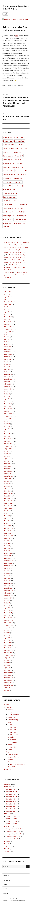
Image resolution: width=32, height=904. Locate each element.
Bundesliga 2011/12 (11, 806)
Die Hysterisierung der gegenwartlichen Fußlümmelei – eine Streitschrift (14, 267)
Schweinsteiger (10, 193)
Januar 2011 (7, 496)
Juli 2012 (6, 451)
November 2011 (8, 471)
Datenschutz (7, 769)
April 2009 (7, 548)
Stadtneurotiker (8, 272)
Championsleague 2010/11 (13, 831)
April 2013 (7, 429)
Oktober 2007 (8, 593)
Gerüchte (8, 156)
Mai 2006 (7, 635)
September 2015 (8, 356)
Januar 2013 (7, 436)
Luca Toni (8, 171)
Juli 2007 (6, 600)
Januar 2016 (7, 347)
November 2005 (8, 650)
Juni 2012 (7, 454)
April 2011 (7, 488)
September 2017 (8, 302)
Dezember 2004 (8, 677)
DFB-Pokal (7, 814)
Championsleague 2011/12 (13, 834)
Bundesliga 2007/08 (11, 796)
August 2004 (8, 687)
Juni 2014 (7, 394)
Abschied (7, 137)
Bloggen (7, 141)
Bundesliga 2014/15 (11, 811)
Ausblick (18, 137)
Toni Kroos (23, 204)
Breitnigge (19, 141)
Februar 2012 (8, 463)
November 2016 (8, 324)
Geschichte (11, 737)
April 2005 (7, 668)
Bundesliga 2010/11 (11, 804)
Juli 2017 (6, 307)
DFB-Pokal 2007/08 (12, 819)
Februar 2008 (8, 583)
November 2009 (8, 531)
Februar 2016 (8, 344)
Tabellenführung (9, 201)
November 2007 (8, 590)
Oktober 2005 (8, 653)
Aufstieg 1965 (12, 717)
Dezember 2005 (8, 648)
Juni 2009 (7, 543)
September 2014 (8, 386)
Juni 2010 (7, 513)
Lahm (6, 167)
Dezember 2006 (8, 618)
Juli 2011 (6, 481)
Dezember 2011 (8, 468)
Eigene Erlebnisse (13, 767)
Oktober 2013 (8, 414)
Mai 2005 (7, 665)
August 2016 (8, 332)
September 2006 (8, 625)
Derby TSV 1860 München (17, 764)
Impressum (5, 876)
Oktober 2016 (8, 327)
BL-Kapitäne (13, 742)
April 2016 (7, 339)
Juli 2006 (6, 630)
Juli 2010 (6, 511)
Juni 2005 (7, 663)
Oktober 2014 (8, 384)
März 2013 (7, 431)
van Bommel (8, 212)
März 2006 (7, 640)
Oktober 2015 (8, 354)
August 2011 (8, 478)
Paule (24, 175)
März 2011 (7, 491)
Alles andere (9, 759)
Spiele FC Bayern (13, 754)
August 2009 (8, 538)
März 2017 (7, 314)
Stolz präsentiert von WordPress (17, 900)
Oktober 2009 (8, 533)
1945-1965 (13, 732)
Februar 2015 (8, 374)
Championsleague (10, 148)
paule (3, 85)
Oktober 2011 (8, 473)
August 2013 (8, 419)
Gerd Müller (13, 747)
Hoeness (8, 160)
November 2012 (8, 441)
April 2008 (7, 578)
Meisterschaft (21, 171)
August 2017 (8, 304)
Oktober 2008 (8, 563)
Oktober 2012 (8, 444)
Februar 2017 (8, 317)
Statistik (6, 705)
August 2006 (8, 628)
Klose (19, 163)
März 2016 (7, 342)
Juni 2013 (7, 424)
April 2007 (7, 608)
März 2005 (7, 670)
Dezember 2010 (8, 498)
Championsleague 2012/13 (13, 836)
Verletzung (8, 216)
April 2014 (7, 399)
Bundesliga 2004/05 (11, 789)
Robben (7, 186)
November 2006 (8, 620)
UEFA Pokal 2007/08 (12, 839)
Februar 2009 (8, 553)
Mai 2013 (7, 426)
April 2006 (7, 638)
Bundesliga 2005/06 (11, 791)
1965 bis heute (14, 734)
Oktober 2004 (8, 682)
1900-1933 (13, 727)
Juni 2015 (7, 364)
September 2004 (8, 685)
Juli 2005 (6, 660)
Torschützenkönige (13, 719)
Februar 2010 (8, 523)
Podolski (7, 178)
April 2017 (7, 312)
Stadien (10, 749)
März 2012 (7, 461)
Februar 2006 (8, 643)
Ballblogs (5, 893)
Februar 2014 (8, 404)
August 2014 (8, 389)
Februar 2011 (8, 493)
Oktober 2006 (8, 623)
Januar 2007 (7, 615)
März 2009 (7, 551)
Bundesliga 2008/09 (11, 799)
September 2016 (8, 329)
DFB (24, 148)
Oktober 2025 (8, 292)
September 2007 (8, 595)
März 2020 (7, 294)
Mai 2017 (7, 309)
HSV (18, 160)
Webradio (7, 849)
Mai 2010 (7, 516)
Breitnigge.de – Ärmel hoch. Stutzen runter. (16, 7)
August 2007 (8, 598)
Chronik (10, 724)
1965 (11, 712)
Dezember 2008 (8, 558)
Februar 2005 (8, 672)
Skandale (10, 710)
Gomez (19, 156)
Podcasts (6, 844)
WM (6, 227)
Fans (6, 152)
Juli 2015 (6, 361)
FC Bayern (17, 152)
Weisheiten (20, 219)
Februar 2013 (8, 434)
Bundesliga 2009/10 (11, 801)
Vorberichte (21, 216)
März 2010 (7, 521)
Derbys (10, 762)
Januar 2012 (7, 466)
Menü (5, 14)
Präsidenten (13, 739)
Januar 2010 (7, 526)
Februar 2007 (8, 613)
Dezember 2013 (8, 409)
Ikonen (10, 744)
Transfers (8, 208)
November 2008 (8, 561)
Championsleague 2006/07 (13, 829)
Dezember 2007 (8, 588)
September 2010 (8, 506)
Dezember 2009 (8, 528)
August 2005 (8, 658)
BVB (19, 145)
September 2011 (8, 476)
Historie (4, 889)
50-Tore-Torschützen (13, 715)
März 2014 (7, 401)
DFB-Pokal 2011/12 (12, 821)
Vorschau (8, 219)
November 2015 (8, 352)
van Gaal (20, 212)
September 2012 (8, 446)
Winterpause (19, 223)
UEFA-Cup (20, 208)
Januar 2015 (7, 376)
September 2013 (8, 416)
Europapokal (7, 826)
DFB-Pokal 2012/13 (12, 824)
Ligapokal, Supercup (14, 757)
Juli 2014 (6, 391)
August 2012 (8, 449)
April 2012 (7, 459)
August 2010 (8, 508)
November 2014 (8, 381)
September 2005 (8, 655)
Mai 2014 (7, 396)
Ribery (18, 182)
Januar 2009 (7, 556)
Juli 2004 (6, 690)
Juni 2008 (7, 573)
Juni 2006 (7, 633)
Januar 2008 (7, 585)
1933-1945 (13, 729)
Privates (7, 182)
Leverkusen (17, 167)
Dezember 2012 (8, 439)
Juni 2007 (7, 603)
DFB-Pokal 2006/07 (12, 816)
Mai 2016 (7, 337)
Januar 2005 (7, 675)
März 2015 (7, 371)
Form (16, 36)
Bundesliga (8, 145)
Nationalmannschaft (11, 175)
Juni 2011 (7, 483)
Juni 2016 (7, 334)
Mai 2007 (7, 605)
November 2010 (8, 501)
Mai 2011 (7, 486)
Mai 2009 (7, 546)
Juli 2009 (6, 541)
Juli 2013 (6, 421)
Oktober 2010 (8, 503)
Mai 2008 (7, 575)
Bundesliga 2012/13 (11, 809)
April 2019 (7, 297)
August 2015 (8, 359)
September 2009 (8, 536)
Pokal (18, 178)
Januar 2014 (7, 406)
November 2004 (8, 680)
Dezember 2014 (8, 379)
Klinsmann (8, 163)
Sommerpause (9, 197)
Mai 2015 (7, 366)
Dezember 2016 (8, 322)
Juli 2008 (6, 570)
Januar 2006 (7, 645)
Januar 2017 (7, 319)
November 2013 (8, 411)
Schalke (18, 186)
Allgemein (20, 85)
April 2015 (7, 369)
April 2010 (7, 518)
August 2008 (8, 568)
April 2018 (7, 299)
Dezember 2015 (8, 349)
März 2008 (7, 580)
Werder (7, 223)
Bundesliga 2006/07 (11, 794)
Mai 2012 (7, 456)
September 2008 (8, 565)
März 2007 (7, 610)
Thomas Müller (9, 204)
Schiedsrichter (9, 189)
